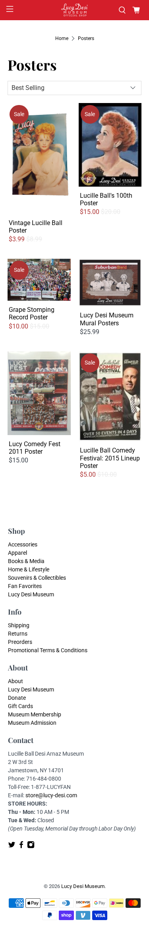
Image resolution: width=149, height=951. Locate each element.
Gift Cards (20, 706)
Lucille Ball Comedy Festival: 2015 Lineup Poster (110, 458)
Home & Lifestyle (28, 569)
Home (61, 38)
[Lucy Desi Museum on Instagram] (31, 846)
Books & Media (26, 561)
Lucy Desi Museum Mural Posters (107, 319)
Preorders (20, 642)
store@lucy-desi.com (51, 795)
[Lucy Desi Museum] (74, 10)
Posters (86, 38)
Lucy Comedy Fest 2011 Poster (34, 447)
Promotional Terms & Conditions (47, 650)
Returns (17, 633)
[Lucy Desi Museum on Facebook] (21, 846)
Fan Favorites (25, 586)
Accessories (22, 544)
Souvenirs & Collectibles (37, 578)
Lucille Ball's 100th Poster (106, 199)
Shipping (18, 625)
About (15, 681)
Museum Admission (32, 723)
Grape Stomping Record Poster (31, 313)
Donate (17, 698)
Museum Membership (34, 714)
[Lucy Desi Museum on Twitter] (11, 846)
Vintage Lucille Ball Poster (35, 226)
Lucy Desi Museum (31, 594)
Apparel (17, 553)
